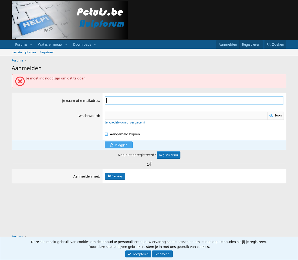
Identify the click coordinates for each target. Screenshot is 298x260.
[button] (31, 44)
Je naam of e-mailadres (80, 100)
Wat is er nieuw (50, 44)
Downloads (82, 44)
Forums (21, 44)
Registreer (47, 52)
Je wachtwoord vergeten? (125, 122)
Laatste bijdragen (24, 52)
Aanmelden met (86, 176)
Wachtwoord (88, 115)
